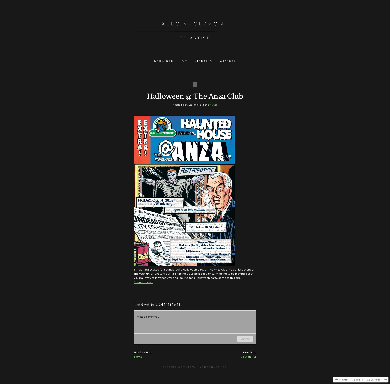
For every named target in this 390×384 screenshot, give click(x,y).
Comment (245, 339)
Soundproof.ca (143, 282)
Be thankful (248, 356)
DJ (195, 85)
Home (138, 356)
